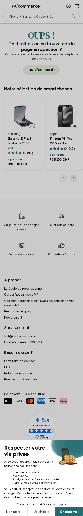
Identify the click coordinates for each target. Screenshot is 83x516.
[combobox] (35, 16)
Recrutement (13, 317)
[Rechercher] (74, 16)
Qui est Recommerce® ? (21, 294)
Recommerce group (18, 311)
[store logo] (26, 5)
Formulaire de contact (19, 361)
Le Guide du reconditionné (23, 288)
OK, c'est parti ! (41, 69)
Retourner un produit (18, 373)
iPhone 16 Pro (60, 138)
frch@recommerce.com (20, 336)
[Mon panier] (77, 5)
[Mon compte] (68, 5)
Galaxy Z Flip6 (20, 138)
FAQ (7, 367)
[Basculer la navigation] (6, 6)
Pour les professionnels (20, 379)
